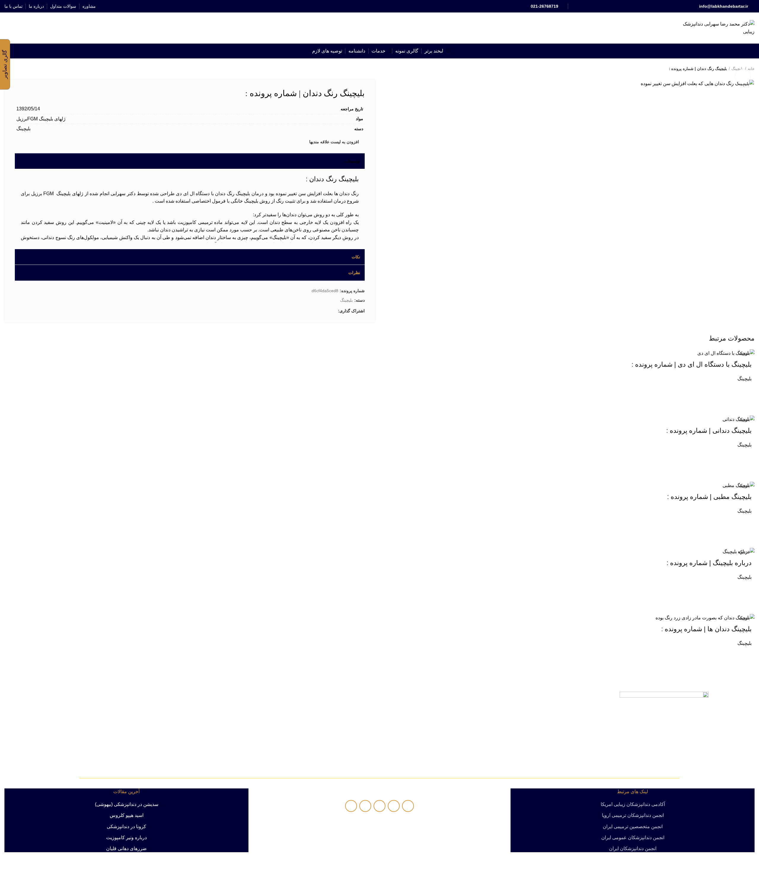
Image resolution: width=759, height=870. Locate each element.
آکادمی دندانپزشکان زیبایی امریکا (633, 804)
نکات (356, 257)
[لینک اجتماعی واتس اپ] (372, 6)
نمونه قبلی (19, 69)
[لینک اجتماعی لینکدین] (379, 6)
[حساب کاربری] (28, 28)
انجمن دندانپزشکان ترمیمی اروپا (633, 815)
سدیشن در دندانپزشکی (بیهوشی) (126, 804)
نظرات (354, 272)
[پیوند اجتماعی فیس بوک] (393, 6)
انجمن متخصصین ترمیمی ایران (633, 826)
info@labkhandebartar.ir (723, 6)
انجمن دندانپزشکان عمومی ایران (632, 837)
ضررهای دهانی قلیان (126, 848)
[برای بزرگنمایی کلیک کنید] (742, 76)
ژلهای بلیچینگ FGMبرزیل (41, 118)
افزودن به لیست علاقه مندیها (334, 142)
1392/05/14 (28, 108)
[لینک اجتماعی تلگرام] (366, 6)
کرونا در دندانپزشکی (126, 826)
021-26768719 (544, 6)
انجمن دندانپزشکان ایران (632, 848)
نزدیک (744, 353)
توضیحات (352, 161)
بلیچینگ (23, 128)
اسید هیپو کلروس (126, 815)
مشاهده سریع (744, 404)
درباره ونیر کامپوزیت (126, 837)
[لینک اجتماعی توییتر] (386, 6)
